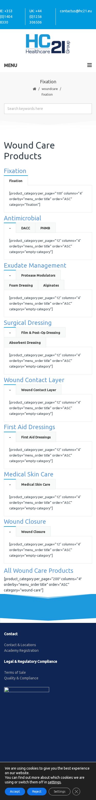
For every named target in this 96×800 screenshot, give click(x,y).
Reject (36, 791)
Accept (15, 791)
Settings (59, 791)
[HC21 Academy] (48, 43)
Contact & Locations (20, 645)
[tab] (16, 180)
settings (54, 782)
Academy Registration (21, 650)
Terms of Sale (15, 672)
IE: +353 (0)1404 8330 (6, 16)
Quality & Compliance (21, 678)
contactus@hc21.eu (76, 11)
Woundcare (50, 88)
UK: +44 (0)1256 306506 (35, 16)
